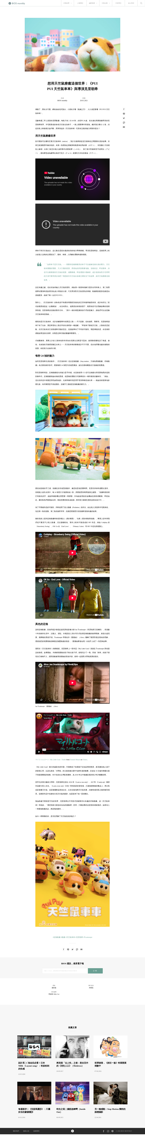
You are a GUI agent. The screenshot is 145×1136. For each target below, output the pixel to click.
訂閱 (95, 971)
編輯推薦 (92, 3)
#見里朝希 (79, 937)
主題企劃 (105, 3)
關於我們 (16, 1131)
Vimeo (85, 760)
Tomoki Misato (75, 760)
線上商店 (131, 3)
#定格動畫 (57, 937)
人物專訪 (80, 3)
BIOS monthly (62, 100)
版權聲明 (36, 1131)
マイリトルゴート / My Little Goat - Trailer (50, 760)
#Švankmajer (87, 937)
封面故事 (66, 3)
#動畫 (63, 937)
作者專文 (118, 3)
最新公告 (26, 1131)
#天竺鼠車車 (70, 937)
